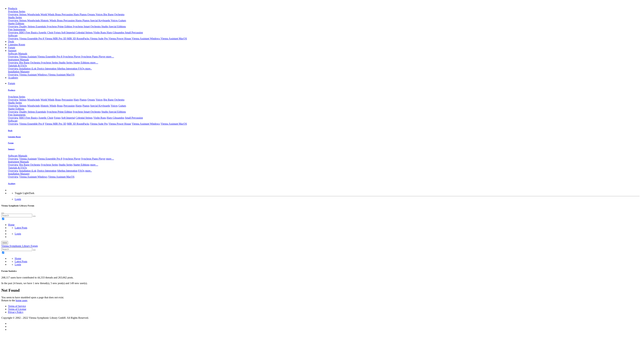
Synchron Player (72, 56)
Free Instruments (17, 29)
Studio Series (15, 17)
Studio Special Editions (113, 26)
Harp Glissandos (116, 32)
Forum (11, 47)
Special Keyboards (100, 20)
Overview (13, 14)
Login (18, 199)
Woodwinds (34, 14)
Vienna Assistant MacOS (174, 38)
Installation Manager (19, 71)
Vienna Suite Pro (99, 38)
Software (13, 35)
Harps (78, 20)
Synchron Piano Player (93, 56)
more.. (88, 68)
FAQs (81, 68)
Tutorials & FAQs (17, 65)
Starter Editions (16, 23)
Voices (99, 14)
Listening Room (16, 44)
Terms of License (17, 309)
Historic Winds (49, 20)
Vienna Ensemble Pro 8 (32, 38)
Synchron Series (16, 11)
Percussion (68, 14)
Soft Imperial (68, 32)
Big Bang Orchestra (113, 14)
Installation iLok (28, 68)
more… (110, 56)
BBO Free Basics (28, 32)
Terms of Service (17, 306)
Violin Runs (100, 32)
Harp (77, 14)
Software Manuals (17, 53)
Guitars (122, 20)
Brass (58, 14)
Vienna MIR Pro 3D (56, 38)
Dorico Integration (47, 68)
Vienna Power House (120, 38)
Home (11, 224)
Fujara (57, 32)
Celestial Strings (84, 32)
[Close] (2, 213)
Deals (11, 41)
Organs (91, 14)
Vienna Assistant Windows (146, 38)
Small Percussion (134, 32)
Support (12, 50)
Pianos (83, 14)
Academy (13, 77)
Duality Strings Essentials (33, 26)
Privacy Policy (15, 312)
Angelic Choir (46, 32)
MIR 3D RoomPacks (78, 38)
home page (21, 300)
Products (12, 8)
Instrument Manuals (18, 59)
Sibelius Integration (67, 68)
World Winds (48, 14)
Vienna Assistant (28, 56)
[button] (11, 83)
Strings (23, 14)
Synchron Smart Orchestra (87, 26)
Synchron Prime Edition (60, 26)
